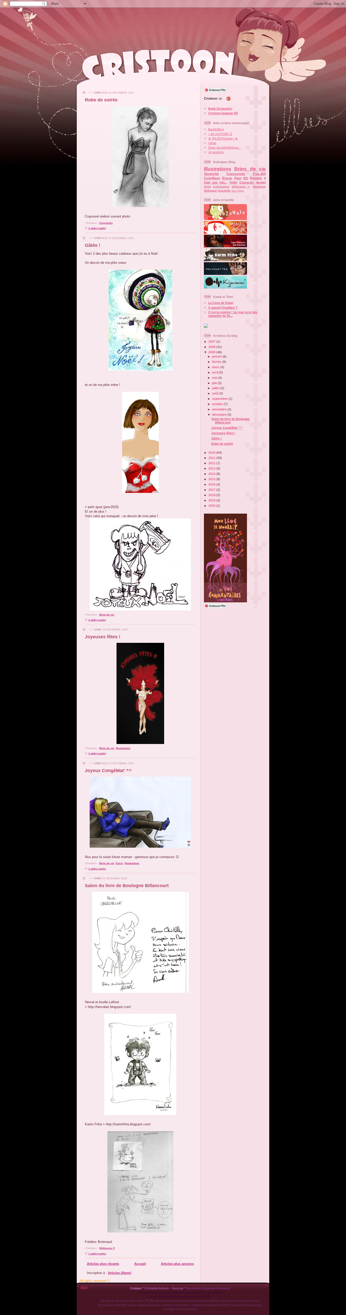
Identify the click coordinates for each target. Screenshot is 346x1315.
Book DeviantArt (220, 108)
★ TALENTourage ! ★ (223, 138)
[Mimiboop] (225, 232)
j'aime (212, 143)
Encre (119, 863)
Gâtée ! (92, 245)
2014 (212, 473)
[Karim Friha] (225, 260)
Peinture (256, 178)
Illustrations (123, 748)
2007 (212, 341)
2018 (212, 495)
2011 (212, 457)
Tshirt (233, 182)
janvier (217, 356)
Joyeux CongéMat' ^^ (108, 770)
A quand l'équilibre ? (222, 307)
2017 (212, 489)
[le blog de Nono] (225, 219)
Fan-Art (259, 174)
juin (215, 383)
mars (216, 367)
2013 (212, 468)
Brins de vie (106, 614)
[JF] (225, 246)
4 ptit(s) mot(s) (97, 620)
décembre (219, 414)
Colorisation (221, 186)
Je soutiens (216, 152)
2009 (212, 352)
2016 (212, 484)
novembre (219, 409)
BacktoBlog (216, 129)
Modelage (259, 186)
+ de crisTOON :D (220, 134)
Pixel (237, 178)
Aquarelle (224, 190)
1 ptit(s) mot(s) (97, 868)
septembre (220, 398)
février (217, 361)
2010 (212, 452)
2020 (212, 505)
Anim (207, 186)
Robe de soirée (101, 99)
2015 (212, 479)
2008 (212, 346)
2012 (212, 463)
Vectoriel (211, 174)
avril (215, 372)
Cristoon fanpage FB (223, 113)
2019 (212, 500)
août (215, 393)
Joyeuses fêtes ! (102, 636)
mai (215, 377)
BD (245, 178)
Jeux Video (237, 191)
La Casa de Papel (220, 302)
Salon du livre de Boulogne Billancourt (127, 885)
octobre (218, 404)
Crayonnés (106, 223)
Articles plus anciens (177, 1264)
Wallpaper (210, 190)
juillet (216, 388)
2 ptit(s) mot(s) (97, 228)
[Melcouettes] (225, 273)
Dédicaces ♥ (107, 1248)
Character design (252, 182)
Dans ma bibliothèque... (224, 147)
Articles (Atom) (119, 1273)
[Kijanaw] (225, 287)
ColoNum (212, 178)
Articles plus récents (103, 1264)
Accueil (140, 1264)
